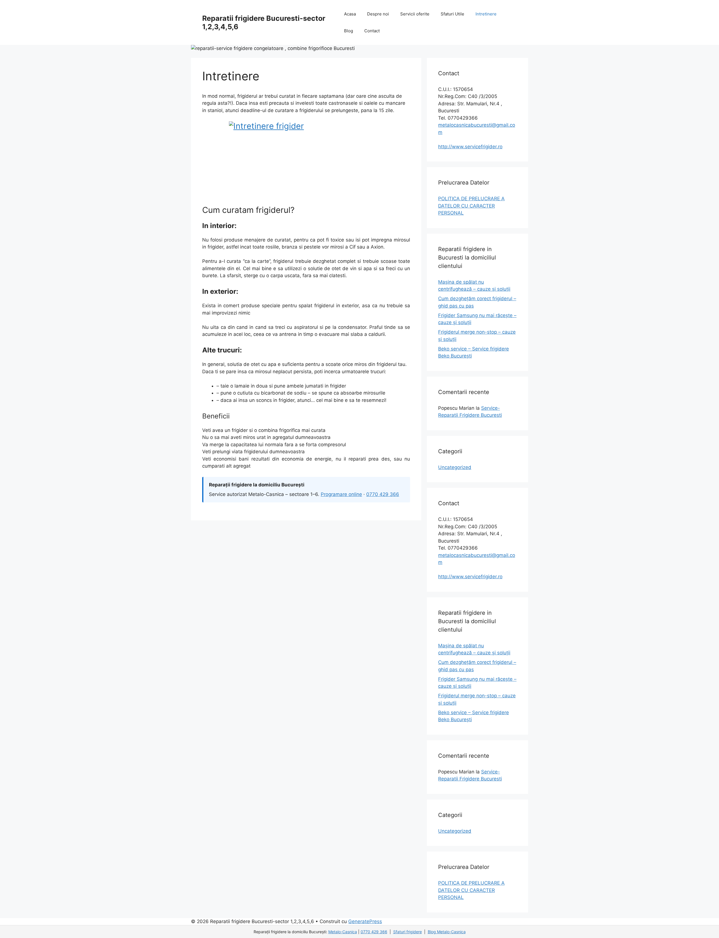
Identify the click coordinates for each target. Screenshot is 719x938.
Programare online (341, 494)
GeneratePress (365, 921)
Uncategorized (454, 467)
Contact (372, 30)
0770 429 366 (382, 494)
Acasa (350, 14)
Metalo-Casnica (342, 931)
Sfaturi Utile (452, 14)
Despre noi (378, 14)
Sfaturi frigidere (407, 931)
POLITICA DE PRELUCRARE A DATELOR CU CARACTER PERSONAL (471, 206)
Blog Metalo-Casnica (447, 931)
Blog (348, 30)
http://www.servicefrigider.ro (470, 146)
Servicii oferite (414, 14)
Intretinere (486, 14)
